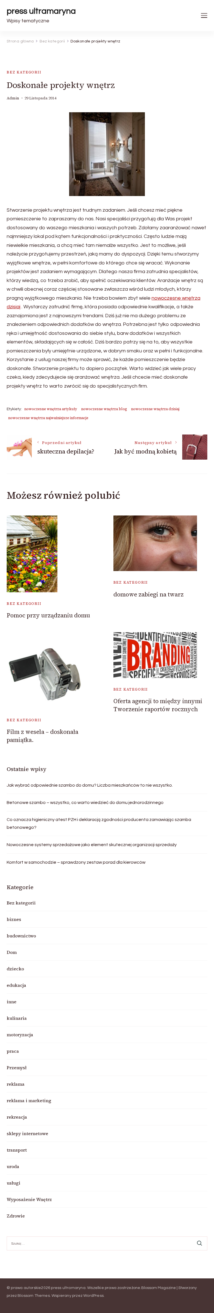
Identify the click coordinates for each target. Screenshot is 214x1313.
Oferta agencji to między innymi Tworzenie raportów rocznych (157, 705)
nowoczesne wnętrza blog (104, 409)
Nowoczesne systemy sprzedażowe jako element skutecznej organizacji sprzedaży (92, 844)
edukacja (16, 985)
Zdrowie (16, 1216)
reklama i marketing (29, 1100)
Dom (12, 952)
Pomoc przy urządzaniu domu (48, 615)
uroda (13, 1166)
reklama (16, 1084)
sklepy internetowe (27, 1133)
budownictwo (21, 936)
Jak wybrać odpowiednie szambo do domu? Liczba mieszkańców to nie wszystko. (90, 785)
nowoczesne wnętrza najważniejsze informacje (48, 418)
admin (13, 98)
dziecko (15, 969)
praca (13, 1051)
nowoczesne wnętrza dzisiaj (155, 409)
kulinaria (17, 1018)
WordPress (93, 1296)
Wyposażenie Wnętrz (29, 1199)
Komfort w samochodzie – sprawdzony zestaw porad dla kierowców (76, 862)
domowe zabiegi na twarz (148, 594)
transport (17, 1150)
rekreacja (17, 1117)
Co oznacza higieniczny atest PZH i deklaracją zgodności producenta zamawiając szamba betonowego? (99, 823)
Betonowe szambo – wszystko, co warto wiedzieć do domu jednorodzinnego (85, 802)
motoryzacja (20, 1035)
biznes (14, 919)
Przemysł (16, 1067)
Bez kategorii (24, 72)
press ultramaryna (41, 11)
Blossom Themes (34, 1296)
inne (11, 1002)
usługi (13, 1183)
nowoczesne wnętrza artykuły (50, 409)
